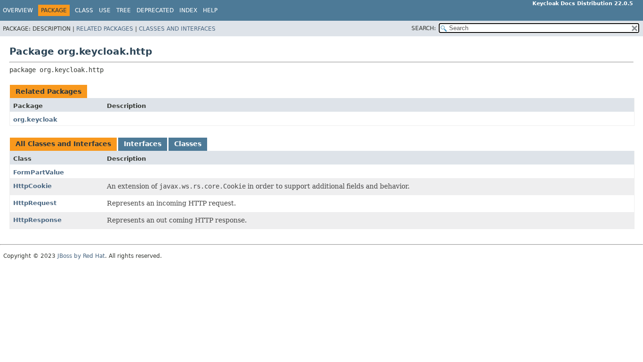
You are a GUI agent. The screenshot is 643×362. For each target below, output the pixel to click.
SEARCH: (423, 28)
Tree (123, 10)
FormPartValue (38, 172)
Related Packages (104, 28)
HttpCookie (32, 185)
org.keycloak (35, 119)
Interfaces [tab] (142, 144)
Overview (18, 10)
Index (188, 10)
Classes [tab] (187, 144)
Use (105, 10)
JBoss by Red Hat (81, 256)
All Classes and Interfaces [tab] (63, 144)
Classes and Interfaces (177, 28)
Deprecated (155, 10)
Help (210, 10)
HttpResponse (37, 219)
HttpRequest (34, 202)
